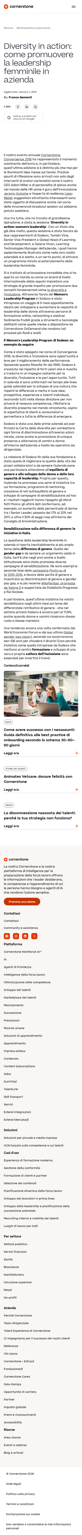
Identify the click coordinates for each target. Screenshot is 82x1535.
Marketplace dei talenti (20, 998)
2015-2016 (15, 575)
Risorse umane (14, 1028)
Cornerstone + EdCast (19, 1361)
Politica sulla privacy (20, 1494)
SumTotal (10, 1082)
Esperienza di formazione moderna (28, 1160)
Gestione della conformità (22, 1168)
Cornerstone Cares (17, 1377)
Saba (7, 1074)
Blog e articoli (13, 1453)
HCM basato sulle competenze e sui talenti (34, 1146)
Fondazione (12, 1369)
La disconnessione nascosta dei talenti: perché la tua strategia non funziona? (41, 804)
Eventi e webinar (15, 1445)
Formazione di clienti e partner (25, 1176)
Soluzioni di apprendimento (23, 1036)
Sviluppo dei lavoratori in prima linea (29, 1199)
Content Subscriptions (19, 1066)
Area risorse (12, 1438)
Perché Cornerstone (18, 1316)
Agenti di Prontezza (17, 967)
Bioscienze (11, 1267)
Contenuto (11, 1059)
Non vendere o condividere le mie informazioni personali (38, 1526)
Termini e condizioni (20, 1504)
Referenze (11, 1346)
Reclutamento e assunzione (33, 28)
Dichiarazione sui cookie (23, 1514)
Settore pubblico (15, 1244)
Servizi (8, 1105)
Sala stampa (12, 1384)
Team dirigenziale (16, 1323)
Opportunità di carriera (20, 1392)
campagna (41, 571)
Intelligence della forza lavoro (24, 975)
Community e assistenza (21, 928)
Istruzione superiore (18, 1282)
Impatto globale (15, 1407)
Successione (12, 1013)
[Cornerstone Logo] (18, 6)
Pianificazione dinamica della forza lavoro (33, 1191)
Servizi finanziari (15, 1252)
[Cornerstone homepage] (41, 859)
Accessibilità (13, 1422)
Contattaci (11, 921)
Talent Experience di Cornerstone (27, 1331)
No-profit (10, 1298)
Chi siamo (11, 1354)
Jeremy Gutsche (16, 194)
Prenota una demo (22, 902)
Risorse (8, 28)
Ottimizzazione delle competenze (27, 982)
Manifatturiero (14, 1275)
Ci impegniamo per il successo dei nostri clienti (37, 1339)
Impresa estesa (14, 1051)
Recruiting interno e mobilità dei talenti (31, 1218)
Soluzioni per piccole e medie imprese (30, 1138)
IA (5, 959)
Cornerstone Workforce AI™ (22, 952)
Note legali (13, 1484)
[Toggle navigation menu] (72, 6)
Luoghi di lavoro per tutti (21, 1226)
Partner (9, 1400)
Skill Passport (13, 1097)
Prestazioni (11, 1021)
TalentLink (11, 1089)
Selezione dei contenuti (20, 1183)
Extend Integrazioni (17, 1112)
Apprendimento (15, 1043)
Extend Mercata (15, 1120)
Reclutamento (13, 1005)
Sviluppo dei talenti (17, 990)
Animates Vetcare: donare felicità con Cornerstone (33, 768)
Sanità (8, 1260)
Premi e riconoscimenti (20, 1415)
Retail (8, 1290)
